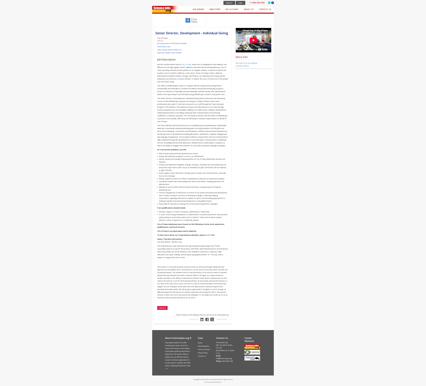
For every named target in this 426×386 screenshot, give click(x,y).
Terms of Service (204, 349)
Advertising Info (203, 346)
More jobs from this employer (246, 63)
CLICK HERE (210, 235)
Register (229, 3)
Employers (215, 9)
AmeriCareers (210, 382)
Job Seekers (198, 9)
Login (240, 3)
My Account (232, 9)
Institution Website (242, 66)
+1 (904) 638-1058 (256, 2)
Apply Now (162, 308)
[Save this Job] (222, 319)
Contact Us (265, 9)
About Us (249, 9)
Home (200, 343)
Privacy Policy (203, 353)
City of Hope (162, 38)
